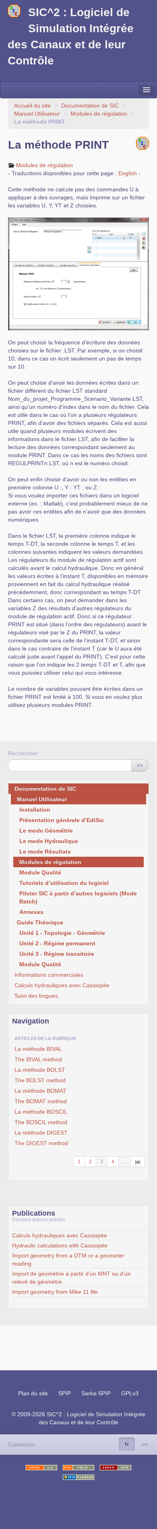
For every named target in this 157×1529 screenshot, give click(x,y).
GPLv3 (129, 1393)
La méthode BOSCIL (40, 1111)
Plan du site (33, 1393)
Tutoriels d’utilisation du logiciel (64, 883)
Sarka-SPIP (96, 1393)
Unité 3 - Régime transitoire (56, 954)
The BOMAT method (40, 1101)
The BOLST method (40, 1080)
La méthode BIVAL (38, 1049)
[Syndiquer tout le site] (78, 1468)
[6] (138, 1161)
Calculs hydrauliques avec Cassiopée (61, 985)
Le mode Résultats (45, 851)
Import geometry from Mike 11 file (55, 1292)
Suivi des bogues (36, 995)
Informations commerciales (48, 975)
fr (127, 1444)
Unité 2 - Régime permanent (57, 943)
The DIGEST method (41, 1143)
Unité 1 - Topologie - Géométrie (62, 933)
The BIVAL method (38, 1059)
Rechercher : (24, 753)
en (145, 1444)
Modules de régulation (98, 113)
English (127, 173)
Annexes (31, 912)
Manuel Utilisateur (37, 113)
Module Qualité (40, 872)
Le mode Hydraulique (48, 841)
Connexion (21, 1444)
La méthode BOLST (39, 1070)
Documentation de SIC (90, 105)
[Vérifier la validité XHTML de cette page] (41, 1468)
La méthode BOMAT (40, 1091)
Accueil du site (32, 105)
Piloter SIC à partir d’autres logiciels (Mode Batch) (78, 897)
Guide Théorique (40, 922)
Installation (34, 809)
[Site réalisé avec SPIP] (78, 1477)
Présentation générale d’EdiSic (61, 820)
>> (139, 765)
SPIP (64, 1393)
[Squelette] (115, 1468)
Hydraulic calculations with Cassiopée (59, 1245)
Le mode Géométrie (46, 830)
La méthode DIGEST (41, 1132)
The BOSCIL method (40, 1122)
